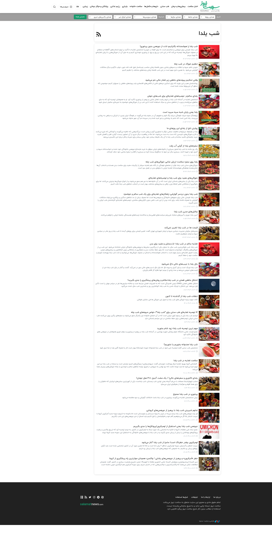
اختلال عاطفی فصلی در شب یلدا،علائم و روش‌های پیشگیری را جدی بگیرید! (163, 280)
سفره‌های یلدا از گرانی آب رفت (183, 145)
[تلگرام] (98, 497)
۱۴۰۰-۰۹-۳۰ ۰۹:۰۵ (189, 420)
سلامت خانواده (136, 6)
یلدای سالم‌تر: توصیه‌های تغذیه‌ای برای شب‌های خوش (172, 96)
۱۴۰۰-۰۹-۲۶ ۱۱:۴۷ (189, 468)
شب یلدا (209, 33)
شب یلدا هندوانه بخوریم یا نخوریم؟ (181, 344)
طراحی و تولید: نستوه (206, 521)
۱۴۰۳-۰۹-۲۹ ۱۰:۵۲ (189, 218)
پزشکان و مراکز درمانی (99, 6)
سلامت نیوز (207, 6)
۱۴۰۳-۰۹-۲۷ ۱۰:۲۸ (189, 274)
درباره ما (217, 497)
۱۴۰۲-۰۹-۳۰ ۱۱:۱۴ (189, 322)
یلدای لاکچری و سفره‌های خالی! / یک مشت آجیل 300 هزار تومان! (167, 378)
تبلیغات (194, 497)
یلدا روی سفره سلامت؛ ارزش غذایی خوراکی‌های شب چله (172, 161)
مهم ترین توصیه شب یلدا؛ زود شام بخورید (177, 328)
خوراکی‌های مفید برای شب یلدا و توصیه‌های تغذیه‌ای (173, 178)
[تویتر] (90, 497)
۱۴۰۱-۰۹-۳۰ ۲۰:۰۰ (189, 373)
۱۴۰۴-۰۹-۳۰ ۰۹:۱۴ (189, 141)
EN (77, 7)
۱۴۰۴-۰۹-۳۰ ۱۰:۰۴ (189, 106)
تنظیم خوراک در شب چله (186, 64)
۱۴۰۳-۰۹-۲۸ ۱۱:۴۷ (189, 259)
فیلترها (161, 17)
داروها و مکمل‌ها (151, 6)
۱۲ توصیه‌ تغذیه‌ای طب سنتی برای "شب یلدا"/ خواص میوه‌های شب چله (164, 312)
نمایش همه (80, 17)
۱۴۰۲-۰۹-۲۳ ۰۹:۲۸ (189, 351)
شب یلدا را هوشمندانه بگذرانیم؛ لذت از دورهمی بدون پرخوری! (169, 46)
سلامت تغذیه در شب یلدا (186, 360)
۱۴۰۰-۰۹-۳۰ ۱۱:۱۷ (189, 401)
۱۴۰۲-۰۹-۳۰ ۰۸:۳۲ (189, 338)
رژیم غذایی (115, 6)
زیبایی (85, 6)
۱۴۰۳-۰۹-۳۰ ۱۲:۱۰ (189, 188)
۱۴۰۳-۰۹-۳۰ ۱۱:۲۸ (189, 206)
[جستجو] (54, 7)
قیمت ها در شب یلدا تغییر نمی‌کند (181, 227)
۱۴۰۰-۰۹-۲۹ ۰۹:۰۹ (189, 436)
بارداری (125, 6)
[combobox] (207, 17)
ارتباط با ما (205, 497)
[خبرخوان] (86, 497)
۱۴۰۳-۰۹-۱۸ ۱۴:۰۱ (189, 303)
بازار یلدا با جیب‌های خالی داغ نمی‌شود (180, 264)
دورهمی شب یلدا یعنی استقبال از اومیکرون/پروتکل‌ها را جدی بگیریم (165, 426)
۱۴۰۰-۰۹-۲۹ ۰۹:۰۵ (189, 452)
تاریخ (219, 17)
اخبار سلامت (193, 6)
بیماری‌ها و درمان (178, 6)
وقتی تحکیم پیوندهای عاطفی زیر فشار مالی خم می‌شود (171, 80)
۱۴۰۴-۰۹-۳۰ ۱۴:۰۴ (189, 59)
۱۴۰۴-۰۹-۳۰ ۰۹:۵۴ (189, 122)
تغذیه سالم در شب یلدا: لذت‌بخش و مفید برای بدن (174, 243)
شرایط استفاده (182, 497)
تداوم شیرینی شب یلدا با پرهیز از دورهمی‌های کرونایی (172, 410)
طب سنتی (164, 6)
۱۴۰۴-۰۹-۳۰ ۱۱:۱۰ (189, 74)
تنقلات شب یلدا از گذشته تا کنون (181, 296)
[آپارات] (102, 497)
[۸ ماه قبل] (209, 52)
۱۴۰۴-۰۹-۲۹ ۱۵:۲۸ (189, 155)
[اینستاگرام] (94, 497)
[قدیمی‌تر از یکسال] (209, 183)
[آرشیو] (82, 497)
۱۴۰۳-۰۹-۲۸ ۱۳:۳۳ (188, 237)
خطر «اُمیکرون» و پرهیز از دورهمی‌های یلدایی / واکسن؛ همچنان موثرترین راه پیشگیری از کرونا (153, 458)
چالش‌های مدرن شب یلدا (186, 211)
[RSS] (98, 34)
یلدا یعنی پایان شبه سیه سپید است (180, 112)
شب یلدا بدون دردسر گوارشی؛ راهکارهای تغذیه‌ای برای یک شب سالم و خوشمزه (161, 194)
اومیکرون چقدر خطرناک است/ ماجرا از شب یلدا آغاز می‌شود (170, 442)
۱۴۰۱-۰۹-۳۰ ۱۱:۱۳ (189, 388)
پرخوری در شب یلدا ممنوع (185, 394)
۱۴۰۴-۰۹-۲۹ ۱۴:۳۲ (189, 172)
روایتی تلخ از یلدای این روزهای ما (182, 128)
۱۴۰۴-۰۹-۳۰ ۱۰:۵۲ (189, 90)
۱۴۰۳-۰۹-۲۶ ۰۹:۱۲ (189, 290)
